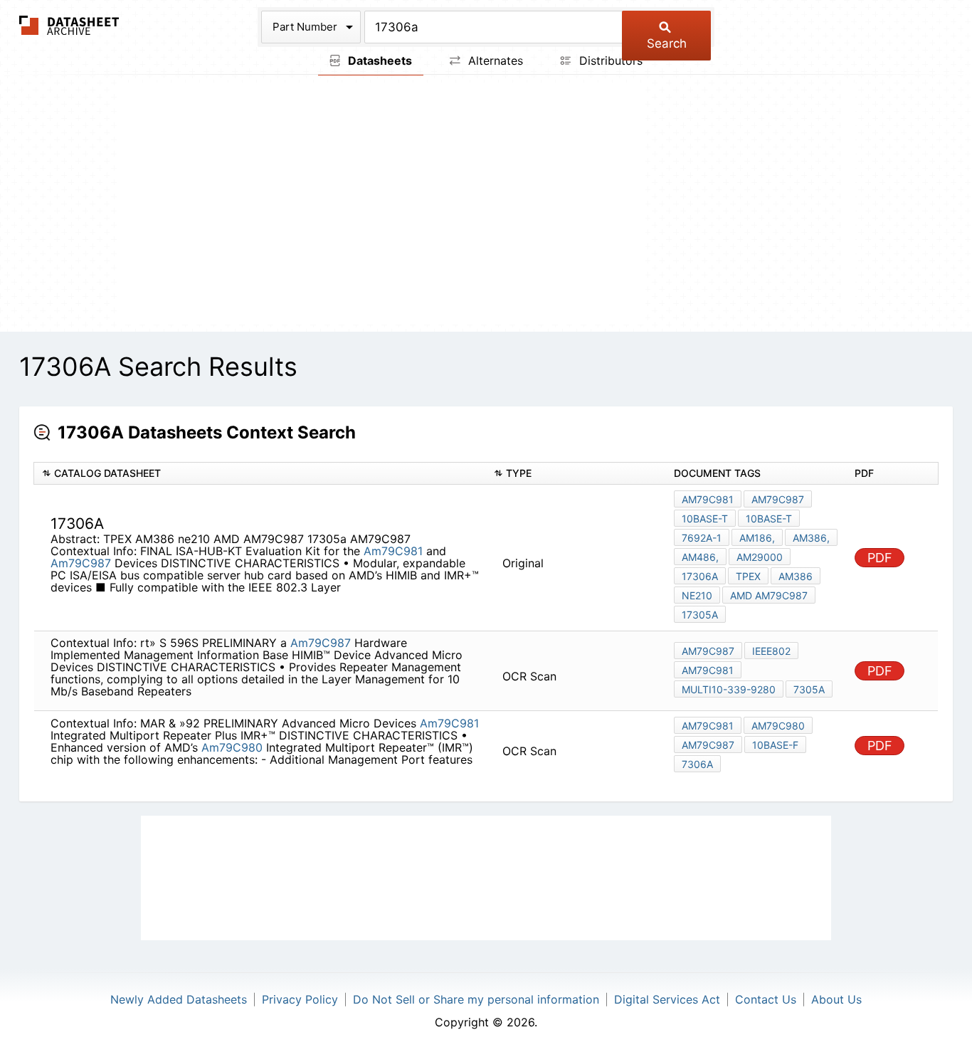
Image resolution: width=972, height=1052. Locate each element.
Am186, (757, 538)
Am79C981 (393, 551)
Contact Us (765, 999)
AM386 (795, 576)
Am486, (700, 557)
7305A (809, 689)
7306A (697, 764)
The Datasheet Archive (69, 25)
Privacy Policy (300, 999)
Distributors (609, 60)
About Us (836, 999)
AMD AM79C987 (769, 595)
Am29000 (759, 557)
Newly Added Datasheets (178, 999)
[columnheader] (260, 474)
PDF (879, 557)
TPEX (748, 576)
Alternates (494, 60)
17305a (700, 615)
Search (667, 43)
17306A (700, 576)
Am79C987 (81, 563)
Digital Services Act (667, 999)
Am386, (811, 538)
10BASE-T (705, 518)
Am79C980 (232, 747)
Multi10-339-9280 (729, 689)
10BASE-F (775, 745)
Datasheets (378, 60)
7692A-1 (702, 538)
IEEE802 (771, 651)
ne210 (697, 595)
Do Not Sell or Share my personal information (476, 999)
